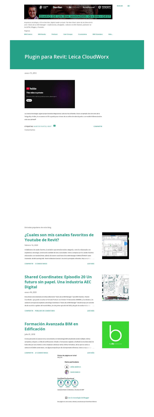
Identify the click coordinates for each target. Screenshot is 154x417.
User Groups (67, 34)
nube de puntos (40, 126)
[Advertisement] (60, 200)
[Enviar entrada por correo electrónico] (54, 126)
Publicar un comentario (45, 311)
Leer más (90, 264)
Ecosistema (82, 34)
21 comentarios (41, 353)
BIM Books (42, 34)
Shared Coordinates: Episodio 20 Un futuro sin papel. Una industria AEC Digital (58, 281)
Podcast (55, 34)
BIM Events (28, 34)
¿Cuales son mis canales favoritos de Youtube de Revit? (59, 237)
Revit (49, 126)
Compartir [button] (98, 126)
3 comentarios (41, 264)
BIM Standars (98, 34)
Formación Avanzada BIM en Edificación (51, 326)
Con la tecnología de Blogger (78, 398)
